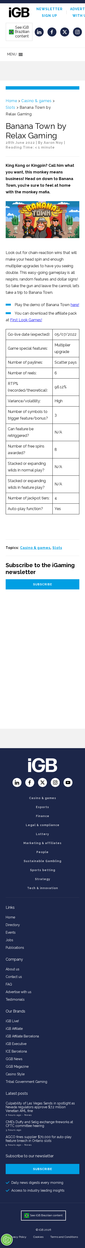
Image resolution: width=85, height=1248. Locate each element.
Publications (15, 948)
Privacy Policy (17, 1237)
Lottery (42, 834)
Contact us (14, 977)
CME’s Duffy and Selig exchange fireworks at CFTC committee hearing (39, 1124)
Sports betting (42, 870)
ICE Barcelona (16, 1051)
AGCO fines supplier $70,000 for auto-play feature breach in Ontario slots (39, 1139)
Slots (10, 107)
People (42, 852)
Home (11, 101)
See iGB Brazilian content (19, 31)
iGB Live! (12, 1021)
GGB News (14, 1059)
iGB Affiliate (14, 1029)
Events (11, 932)
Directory (13, 925)
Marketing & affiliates (42, 843)
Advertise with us (18, 992)
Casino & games (36, 101)
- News (27, 1115)
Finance (42, 816)
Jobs (9, 940)
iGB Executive (16, 1044)
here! (75, 305)
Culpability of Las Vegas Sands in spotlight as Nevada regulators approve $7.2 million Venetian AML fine (40, 1107)
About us (12, 969)
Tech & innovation (42, 888)
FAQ (9, 984)
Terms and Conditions (64, 1237)
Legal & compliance (43, 825)
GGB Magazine (17, 1066)
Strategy (42, 879)
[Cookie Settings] (7, 1240)
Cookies (38, 1237)
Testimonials (15, 999)
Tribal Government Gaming (26, 1082)
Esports (42, 807)
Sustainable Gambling (42, 861)
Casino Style (15, 1074)
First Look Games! (26, 320)
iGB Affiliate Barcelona (22, 1036)
